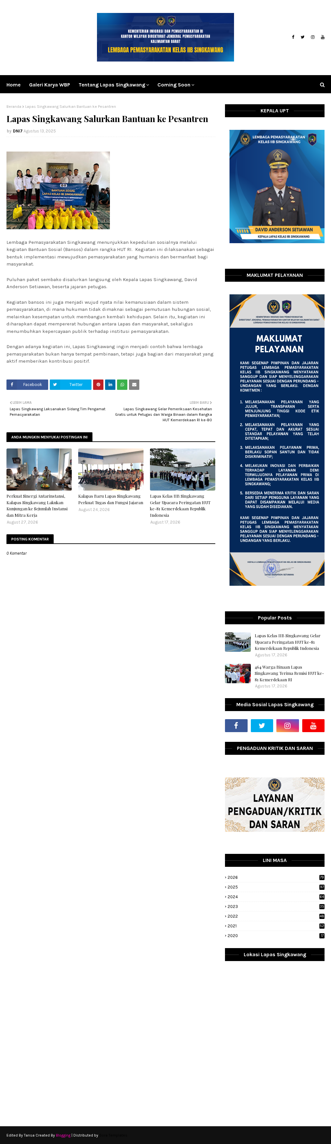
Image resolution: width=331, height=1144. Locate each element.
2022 (276, 916)
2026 (276, 877)
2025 (276, 887)
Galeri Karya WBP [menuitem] (49, 85)
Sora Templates (113, 1135)
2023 (276, 906)
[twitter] (302, 37)
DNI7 (18, 131)
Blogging (63, 1135)
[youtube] (322, 37)
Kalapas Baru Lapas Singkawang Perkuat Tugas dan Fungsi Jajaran (110, 499)
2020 (276, 935)
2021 (276, 925)
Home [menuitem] (13, 85)
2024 (276, 896)
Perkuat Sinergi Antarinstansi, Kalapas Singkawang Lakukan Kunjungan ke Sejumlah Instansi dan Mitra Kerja (37, 505)
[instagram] (312, 37)
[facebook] (293, 37)
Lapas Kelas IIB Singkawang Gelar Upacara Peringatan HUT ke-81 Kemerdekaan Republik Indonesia (180, 505)
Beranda (13, 106)
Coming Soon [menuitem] (173, 85)
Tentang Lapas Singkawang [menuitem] (112, 85)
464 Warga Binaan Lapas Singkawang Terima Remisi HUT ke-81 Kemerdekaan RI (289, 673)
